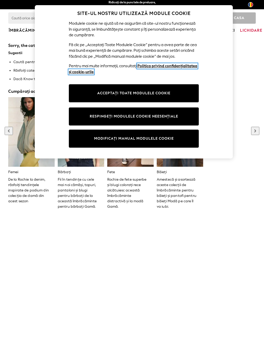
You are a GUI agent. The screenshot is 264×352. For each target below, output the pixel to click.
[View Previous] (9, 131)
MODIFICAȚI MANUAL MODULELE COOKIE (134, 138)
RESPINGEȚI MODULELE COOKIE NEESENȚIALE (134, 116)
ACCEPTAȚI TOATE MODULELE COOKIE (133, 93)
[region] (134, 81)
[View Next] (255, 131)
